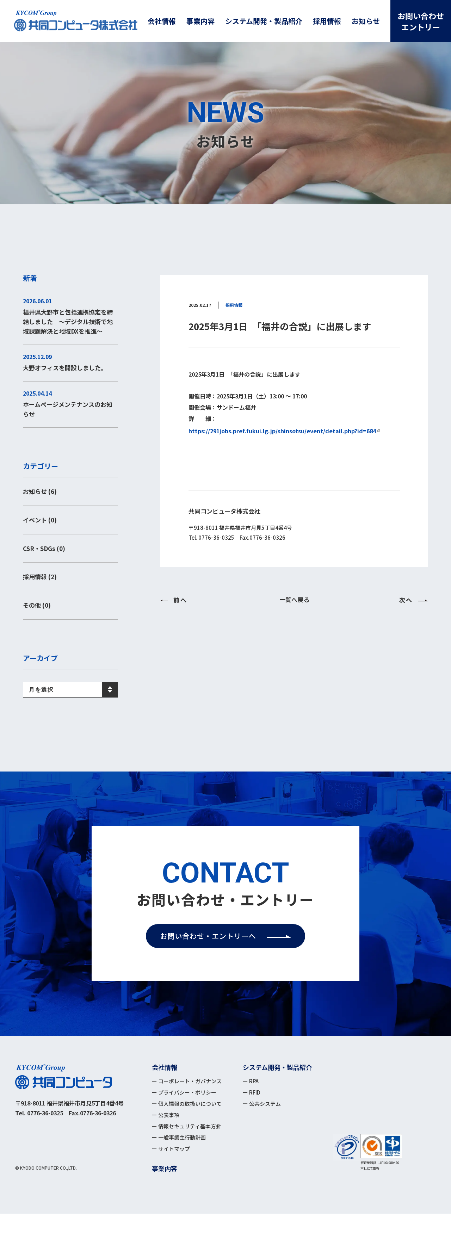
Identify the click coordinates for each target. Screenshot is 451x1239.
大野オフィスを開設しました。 (65, 367)
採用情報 (234, 305)
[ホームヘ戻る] (75, 21)
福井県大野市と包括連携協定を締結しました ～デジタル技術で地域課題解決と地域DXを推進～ (68, 321)
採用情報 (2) (40, 576)
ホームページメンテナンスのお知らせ (67, 409)
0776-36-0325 (45, 1113)
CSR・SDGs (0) (44, 548)
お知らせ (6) (40, 491)
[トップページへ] (63, 1076)
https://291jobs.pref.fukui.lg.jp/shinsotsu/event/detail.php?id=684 (282, 431)
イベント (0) (40, 519)
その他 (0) (37, 605)
